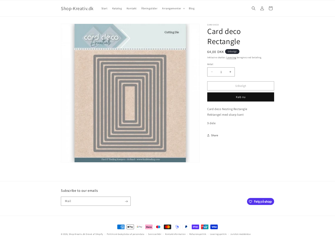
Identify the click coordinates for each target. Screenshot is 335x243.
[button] (173, 8)
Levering (231, 57)
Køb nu (241, 97)
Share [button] (214, 135)
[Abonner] (126, 201)
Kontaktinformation (175, 234)
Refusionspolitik (197, 234)
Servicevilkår (154, 234)
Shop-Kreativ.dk (77, 234)
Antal (210, 64)
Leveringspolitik (218, 234)
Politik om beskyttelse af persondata (125, 234)
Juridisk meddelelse (240, 234)
